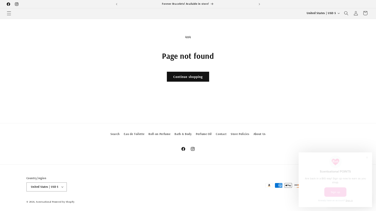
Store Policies (240, 134)
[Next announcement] (259, 4)
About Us (259, 134)
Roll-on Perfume (159, 134)
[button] (9, 13)
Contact (221, 134)
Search (115, 134)
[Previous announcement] (116, 4)
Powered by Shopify (63, 201)
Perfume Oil (204, 134)
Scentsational (43, 201)
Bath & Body (183, 134)
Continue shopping (188, 77)
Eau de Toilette (134, 134)
